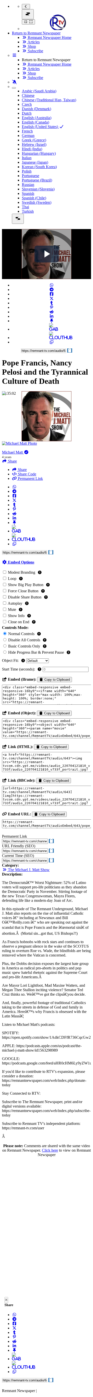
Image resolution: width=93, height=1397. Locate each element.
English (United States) (40, 127)
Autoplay (15, 603)
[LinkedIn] (51, 316)
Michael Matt (13, 452)
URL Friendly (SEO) (18, 846)
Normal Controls (21, 634)
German (28, 135)
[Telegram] (51, 289)
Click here (50, 1150)
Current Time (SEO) (18, 856)
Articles (33, 42)
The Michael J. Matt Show (28, 870)
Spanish (28, 193)
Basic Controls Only (24, 646)
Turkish (28, 211)
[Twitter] (51, 298)
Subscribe (35, 51)
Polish (26, 171)
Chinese (28, 95)
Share (22, 469)
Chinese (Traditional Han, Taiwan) (49, 100)
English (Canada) (35, 122)
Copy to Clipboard (56, 679)
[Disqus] (46, 1228)
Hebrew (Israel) (34, 144)
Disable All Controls (24, 640)
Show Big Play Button (25, 585)
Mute (12, 609)
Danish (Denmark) (36, 109)
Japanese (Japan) (35, 162)
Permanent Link (30, 478)
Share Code (26, 474)
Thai (25, 207)
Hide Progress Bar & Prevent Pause (36, 652)
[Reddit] (51, 312)
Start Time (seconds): (19, 669)
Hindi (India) (32, 149)
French (27, 131)
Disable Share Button (24, 597)
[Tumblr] (51, 303)
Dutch (26, 113)
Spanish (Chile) (34, 198)
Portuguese (30, 176)
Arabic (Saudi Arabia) (39, 91)
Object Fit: (11, 660)
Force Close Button (23, 591)
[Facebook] (51, 294)
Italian (26, 158)
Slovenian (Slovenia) (38, 189)
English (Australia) (36, 118)
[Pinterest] (51, 307)
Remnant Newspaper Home (49, 37)
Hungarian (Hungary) (39, 153)
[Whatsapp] (51, 285)
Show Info (16, 616)
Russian (28, 184)
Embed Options (20, 562)
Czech (27, 104)
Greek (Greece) (34, 140)
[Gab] (51, 329)
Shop (31, 46)
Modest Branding (21, 572)
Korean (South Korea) (39, 167)
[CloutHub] (51, 338)
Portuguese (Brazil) (37, 180)
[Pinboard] (51, 321)
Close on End (18, 622)
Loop (12, 578)
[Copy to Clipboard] (51, 342)
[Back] (26, 6)
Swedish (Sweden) (36, 202)
